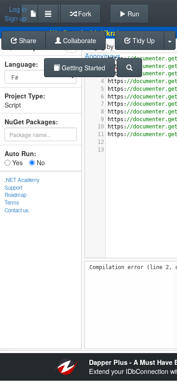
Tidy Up (143, 40)
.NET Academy (22, 179)
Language (20, 64)
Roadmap (15, 194)
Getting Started (82, 67)
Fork (83, 13)
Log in (18, 9)
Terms (12, 202)
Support (13, 187)
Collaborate (78, 40)
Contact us (17, 210)
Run (132, 13)
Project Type (24, 95)
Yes (16, 162)
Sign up (16, 18)
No (40, 162)
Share (26, 40)
